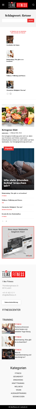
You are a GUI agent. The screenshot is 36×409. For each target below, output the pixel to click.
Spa (3, 202)
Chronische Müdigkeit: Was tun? (16, 90)
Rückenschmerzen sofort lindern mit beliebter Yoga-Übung (22, 329)
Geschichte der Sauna (12, 45)
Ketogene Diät (10, 129)
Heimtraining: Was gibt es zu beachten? (14, 60)
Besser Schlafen (7, 209)
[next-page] (10, 94)
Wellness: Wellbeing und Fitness (15, 76)
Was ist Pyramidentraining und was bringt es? (23, 355)
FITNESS (4, 195)
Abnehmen (5, 133)
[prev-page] (7, 94)
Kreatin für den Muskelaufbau (11, 214)
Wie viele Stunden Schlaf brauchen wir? (16, 182)
